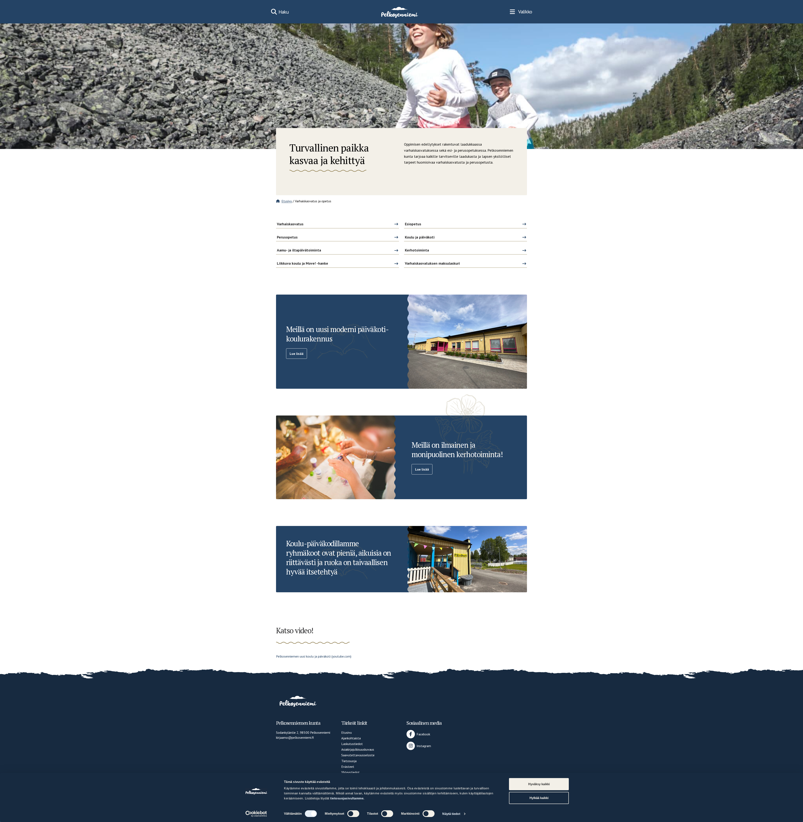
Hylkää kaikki (539, 798)
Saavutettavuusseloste (358, 755)
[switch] (353, 813)
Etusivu (286, 201)
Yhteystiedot (350, 772)
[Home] (399, 11)
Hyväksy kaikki (539, 784)
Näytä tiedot (451, 814)
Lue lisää (296, 353)
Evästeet (347, 766)
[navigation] (521, 11)
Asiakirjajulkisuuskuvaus (357, 749)
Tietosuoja (349, 761)
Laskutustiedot (352, 744)
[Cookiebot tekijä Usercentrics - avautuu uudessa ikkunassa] (256, 814)
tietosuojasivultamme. (347, 798)
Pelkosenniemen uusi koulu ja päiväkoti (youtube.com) (313, 656)
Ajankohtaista (351, 738)
